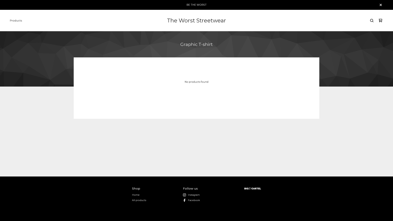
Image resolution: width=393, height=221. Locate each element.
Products (16, 20)
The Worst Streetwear (196, 20)
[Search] (372, 20)
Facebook (194, 200)
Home (136, 194)
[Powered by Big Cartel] (252, 188)
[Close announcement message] (380, 4)
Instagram (194, 194)
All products (139, 200)
